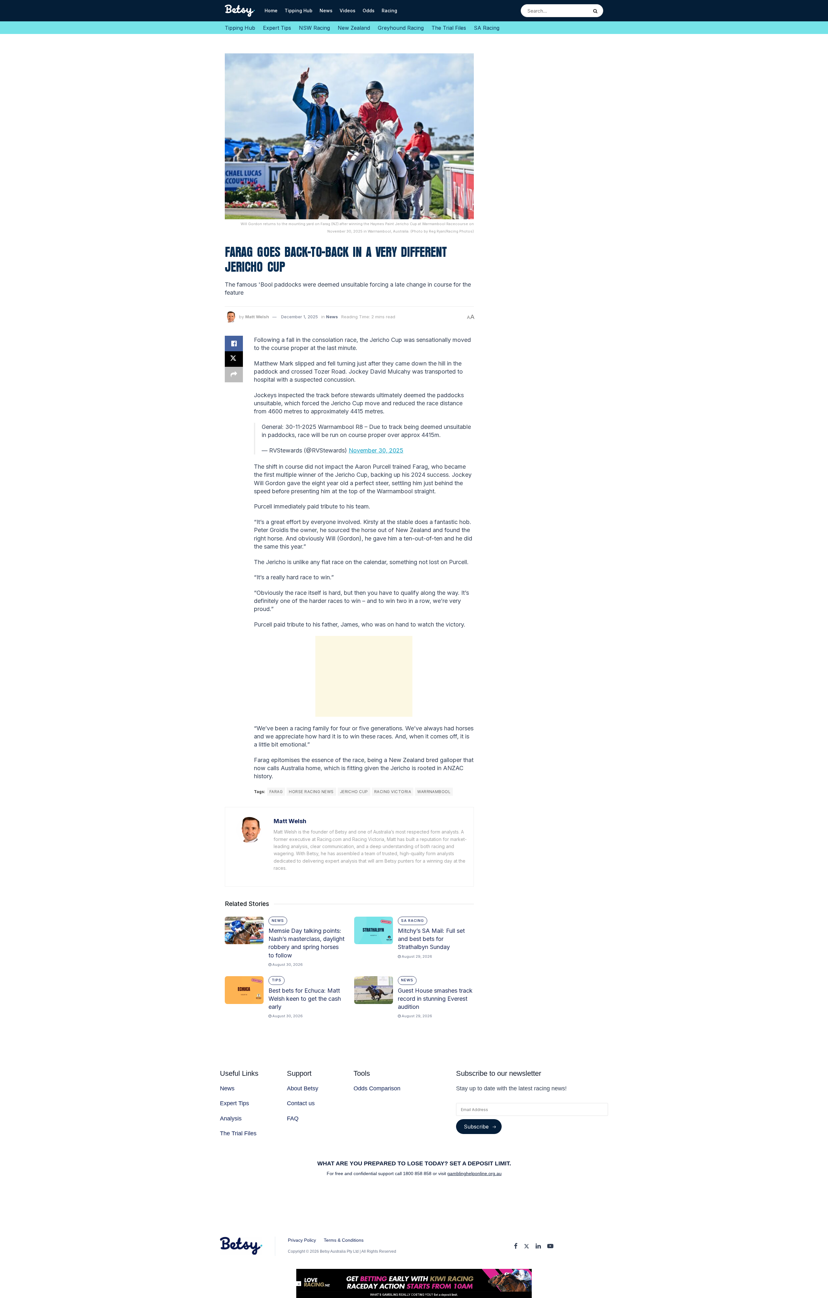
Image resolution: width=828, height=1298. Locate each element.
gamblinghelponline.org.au (474, 1173)
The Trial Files (448, 28)
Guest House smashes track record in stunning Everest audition (435, 998)
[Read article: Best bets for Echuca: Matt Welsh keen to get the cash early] (244, 990)
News (326, 10)
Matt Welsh (257, 316)
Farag (276, 791)
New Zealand (354, 28)
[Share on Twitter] (234, 359)
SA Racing (486, 28)
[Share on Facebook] (234, 343)
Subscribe (476, 1126)
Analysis (231, 1118)
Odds (369, 10)
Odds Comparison (377, 1088)
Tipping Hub (298, 10)
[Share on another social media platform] (234, 374)
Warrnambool (434, 791)
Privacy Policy (302, 1240)
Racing (389, 10)
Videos (347, 10)
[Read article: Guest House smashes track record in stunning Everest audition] (373, 990)
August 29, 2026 (416, 956)
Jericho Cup (354, 791)
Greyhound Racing (401, 28)
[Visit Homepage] (240, 11)
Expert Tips (277, 28)
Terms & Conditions (344, 1240)
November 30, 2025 (376, 450)
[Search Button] (596, 10)
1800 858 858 (418, 1173)
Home (271, 10)
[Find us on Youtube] (550, 1246)
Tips (276, 980)
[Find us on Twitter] (526, 1246)
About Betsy (302, 1088)
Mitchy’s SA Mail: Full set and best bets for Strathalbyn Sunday (431, 938)
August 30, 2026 (287, 964)
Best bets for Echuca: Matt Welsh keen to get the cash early (304, 998)
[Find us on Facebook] (516, 1246)
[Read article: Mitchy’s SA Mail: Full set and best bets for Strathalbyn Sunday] (373, 930)
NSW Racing (314, 28)
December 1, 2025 (299, 316)
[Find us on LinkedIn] (538, 1246)
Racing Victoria (392, 791)
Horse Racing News (311, 791)
